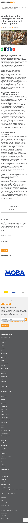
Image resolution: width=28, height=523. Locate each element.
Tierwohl (3, 404)
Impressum (3, 497)
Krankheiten (4, 406)
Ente (2, 461)
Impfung (3, 428)
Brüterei (3, 467)
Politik (2, 360)
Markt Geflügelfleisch (6, 337)
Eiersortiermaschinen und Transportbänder (12, 490)
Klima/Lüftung (4, 433)
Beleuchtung (4, 482)
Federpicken (4, 417)
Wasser (3, 399)
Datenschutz (4, 502)
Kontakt (3, 508)
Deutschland (4, 368)
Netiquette (3, 515)
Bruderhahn (4, 453)
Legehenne (13, 6)
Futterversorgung (5, 487)
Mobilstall (3, 472)
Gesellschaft (4, 363)
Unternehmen (5, 358)
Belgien (3, 379)
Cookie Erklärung (5, 505)
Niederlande (4, 376)
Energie (3, 348)
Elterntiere (4, 459)
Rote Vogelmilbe (5, 430)
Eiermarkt (3, 340)
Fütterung (4, 386)
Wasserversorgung (6, 484)
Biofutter (3, 394)
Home (2, 6)
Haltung (7, 6)
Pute (2, 451)
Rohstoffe (3, 343)
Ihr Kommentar (4, 241)
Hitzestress (4, 409)
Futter (2, 389)
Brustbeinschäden (6, 420)
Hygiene (3, 425)
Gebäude (3, 479)
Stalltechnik (4, 476)
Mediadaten (4, 513)
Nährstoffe (4, 397)
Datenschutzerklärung (17, 322)
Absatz (3, 345)
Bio (1, 350)
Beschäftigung (4, 414)
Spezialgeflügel (5, 469)
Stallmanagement (6, 436)
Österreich (4, 374)
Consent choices (5, 518)
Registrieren (5, 325)
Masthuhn (3, 448)
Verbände (3, 366)
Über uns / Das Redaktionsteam (9, 510)
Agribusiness (4, 371)
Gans (2, 464)
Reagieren (4, 250)
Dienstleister (4, 353)
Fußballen (3, 412)
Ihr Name (3, 230)
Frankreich (4, 381)
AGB (2, 500)
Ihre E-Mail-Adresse (6, 235)
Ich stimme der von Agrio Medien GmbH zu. (13, 322)
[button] (27, 292)
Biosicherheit (4, 422)
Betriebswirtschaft (6, 334)
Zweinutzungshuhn (6, 456)
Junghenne (4, 445)
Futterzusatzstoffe (6, 391)
